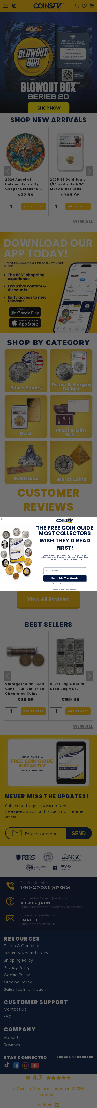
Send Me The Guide (64, 578)
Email (46, 564)
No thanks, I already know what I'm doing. (64, 589)
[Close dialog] (2, 519)
